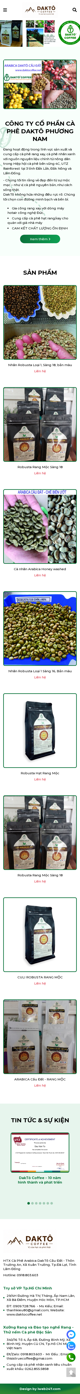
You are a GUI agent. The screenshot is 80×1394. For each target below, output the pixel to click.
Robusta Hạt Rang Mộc (40, 774)
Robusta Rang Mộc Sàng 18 (40, 468)
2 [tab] (32, 36)
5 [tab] (44, 36)
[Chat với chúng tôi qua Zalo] (71, 1346)
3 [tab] (36, 36)
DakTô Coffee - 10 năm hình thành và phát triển (40, 1181)
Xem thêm (39, 240)
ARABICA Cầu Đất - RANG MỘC (40, 1080)
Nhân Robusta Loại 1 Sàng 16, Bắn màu (40, 672)
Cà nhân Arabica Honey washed (40, 570)
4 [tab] (40, 36)
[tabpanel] (40, 1162)
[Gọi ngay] (71, 1357)
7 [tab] (51, 36)
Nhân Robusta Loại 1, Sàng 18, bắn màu (40, 366)
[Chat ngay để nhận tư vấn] (71, 1334)
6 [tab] (48, 36)
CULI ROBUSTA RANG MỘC (40, 978)
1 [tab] (28, 36)
